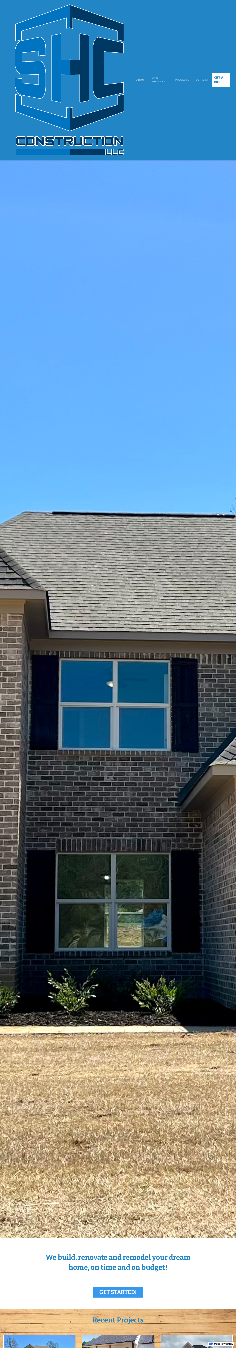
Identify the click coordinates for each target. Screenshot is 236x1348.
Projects (182, 79)
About (141, 79)
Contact (202, 79)
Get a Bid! (218, 80)
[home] (69, 79)
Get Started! (118, 1292)
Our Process (158, 80)
